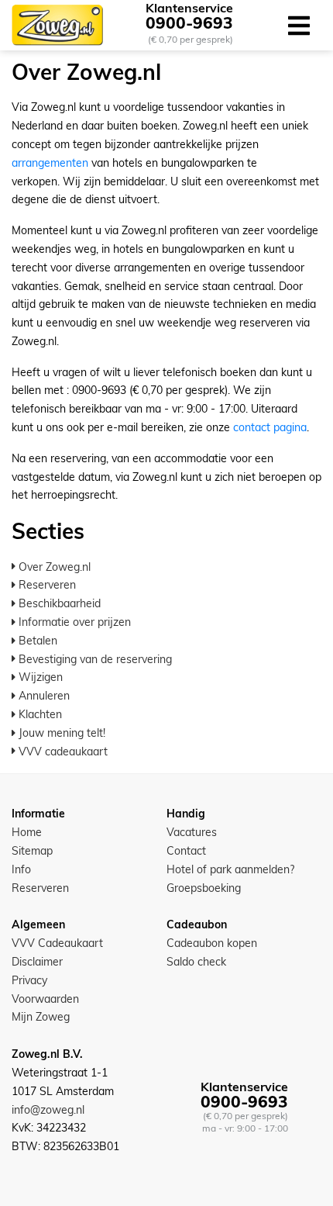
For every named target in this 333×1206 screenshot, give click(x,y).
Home (27, 832)
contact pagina (270, 427)
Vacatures (191, 832)
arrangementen (50, 163)
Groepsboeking (203, 888)
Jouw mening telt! (60, 733)
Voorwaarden (45, 999)
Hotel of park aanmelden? (230, 869)
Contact (186, 851)
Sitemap (32, 851)
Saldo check (196, 962)
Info (21, 869)
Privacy (29, 980)
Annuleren (42, 696)
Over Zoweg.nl (53, 567)
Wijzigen (39, 677)
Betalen (36, 641)
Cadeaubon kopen (211, 943)
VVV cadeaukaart (61, 752)
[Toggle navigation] (298, 25)
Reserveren (45, 585)
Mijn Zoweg (41, 1017)
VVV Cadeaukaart (57, 943)
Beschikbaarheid (58, 603)
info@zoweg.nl (48, 1110)
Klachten (38, 714)
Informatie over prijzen (73, 622)
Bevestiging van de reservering (93, 659)
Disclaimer (37, 962)
